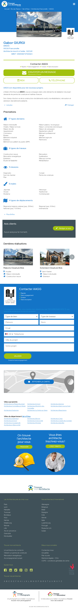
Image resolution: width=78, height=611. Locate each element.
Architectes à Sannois (57, 404)
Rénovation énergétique (12, 555)
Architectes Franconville (39, 9)
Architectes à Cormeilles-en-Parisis (14, 406)
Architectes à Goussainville (12, 423)
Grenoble (7, 533)
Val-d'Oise (26, 9)
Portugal (45, 525)
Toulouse (7, 512)
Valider (17, 356)
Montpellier (8, 536)
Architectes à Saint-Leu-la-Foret (60, 406)
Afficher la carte (41, 382)
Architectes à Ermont (33, 404)
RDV (22, 80)
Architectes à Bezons (33, 418)
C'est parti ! (55, 446)
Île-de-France (16, 9)
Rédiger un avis (65, 228)
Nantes (6, 520)
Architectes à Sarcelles (57, 423)
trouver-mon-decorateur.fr (62, 599)
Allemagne (45, 504)
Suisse (44, 531)
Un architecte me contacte (13, 550)
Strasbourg (8, 523)
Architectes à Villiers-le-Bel (12, 425)
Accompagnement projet (13, 558)
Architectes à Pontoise (34, 423)
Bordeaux (7, 515)
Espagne (45, 512)
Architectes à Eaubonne (11, 410)
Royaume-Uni (46, 528)
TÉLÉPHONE (58, 80)
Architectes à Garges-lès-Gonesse (61, 421)
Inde (43, 515)
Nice (5, 517)
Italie (43, 520)
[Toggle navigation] (74, 4)
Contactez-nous (47, 550)
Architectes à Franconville (35, 421)
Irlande (44, 517)
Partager (70, 105)
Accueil (6, 9)
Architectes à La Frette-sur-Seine (37, 410)
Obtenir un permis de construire (15, 553)
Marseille (7, 510)
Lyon (5, 507)
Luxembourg (46, 523)
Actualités (45, 553)
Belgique (45, 507)
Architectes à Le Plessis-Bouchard (14, 404)
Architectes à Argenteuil (11, 418)
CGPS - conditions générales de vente (55, 561)
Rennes (6, 525)
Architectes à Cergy (57, 418)
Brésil (43, 510)
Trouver (24, 447)
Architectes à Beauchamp (59, 410)
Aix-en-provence (10, 531)
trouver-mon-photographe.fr (21, 600)
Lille (5, 528)
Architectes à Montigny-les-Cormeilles (35, 407)
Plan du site (46, 555)
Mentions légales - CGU (50, 558)
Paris (5, 504)
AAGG (51, 9)
